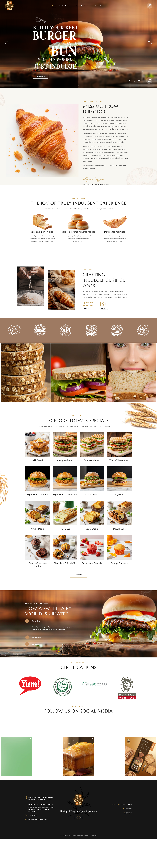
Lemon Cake (92, 529)
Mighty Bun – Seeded (37, 494)
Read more (38, 452)
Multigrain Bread (65, 460)
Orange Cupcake (119, 563)
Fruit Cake (65, 529)
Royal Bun (119, 494)
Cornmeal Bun (92, 494)
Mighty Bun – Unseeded (65, 494)
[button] (149, 5)
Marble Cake (119, 529)
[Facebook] (76, 810)
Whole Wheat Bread (119, 460)
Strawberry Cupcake (92, 563)
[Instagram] (81, 810)
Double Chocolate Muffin (38, 564)
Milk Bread (37, 460)
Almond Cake (37, 529)
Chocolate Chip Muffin (65, 563)
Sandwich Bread (92, 460)
